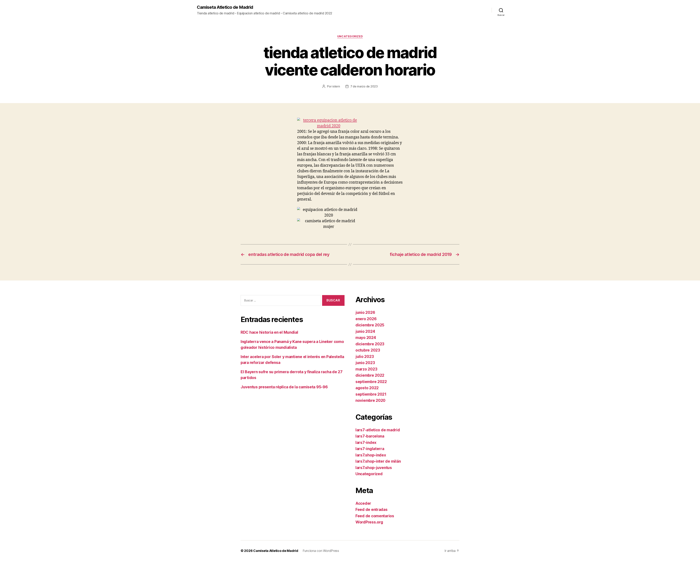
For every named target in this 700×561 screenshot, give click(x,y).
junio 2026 (365, 312)
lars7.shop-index (370, 455)
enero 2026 (365, 319)
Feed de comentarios (374, 516)
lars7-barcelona (369, 436)
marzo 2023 (366, 369)
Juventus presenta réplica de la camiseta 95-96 (284, 387)
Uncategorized (350, 36)
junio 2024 (365, 331)
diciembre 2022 (369, 375)
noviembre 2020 (370, 400)
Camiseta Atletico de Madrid (225, 7)
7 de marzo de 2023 (364, 86)
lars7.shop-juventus (373, 467)
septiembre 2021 (370, 394)
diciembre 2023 (369, 344)
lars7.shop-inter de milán (378, 461)
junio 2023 (365, 362)
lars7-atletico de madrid (377, 430)
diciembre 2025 (369, 325)
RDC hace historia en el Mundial (269, 332)
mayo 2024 (365, 337)
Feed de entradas (371, 509)
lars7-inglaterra (369, 448)
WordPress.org (369, 522)
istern (336, 86)
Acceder (363, 503)
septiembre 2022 (371, 381)
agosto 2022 (367, 388)
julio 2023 (364, 356)
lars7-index (365, 442)
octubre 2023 (367, 350)
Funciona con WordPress (321, 551)
